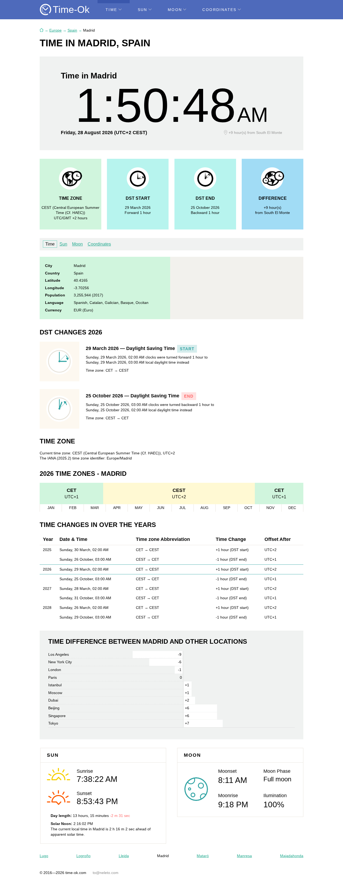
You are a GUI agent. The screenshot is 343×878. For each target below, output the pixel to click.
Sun (142, 9)
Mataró (203, 856)
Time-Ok (71, 9)
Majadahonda (291, 856)
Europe (55, 30)
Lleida (124, 856)
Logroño (83, 856)
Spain (72, 30)
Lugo (44, 856)
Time (111, 9)
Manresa (244, 856)
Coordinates (219, 9)
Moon (175, 9)
